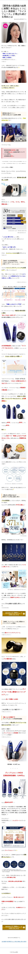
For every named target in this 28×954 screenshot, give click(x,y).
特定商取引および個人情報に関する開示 (16, 941)
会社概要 (4, 941)
